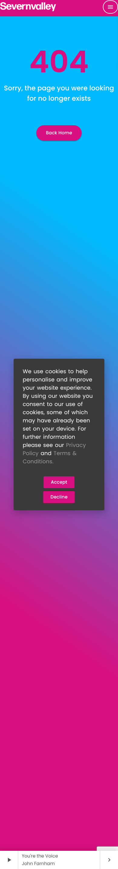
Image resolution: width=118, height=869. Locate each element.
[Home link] (28, 7)
